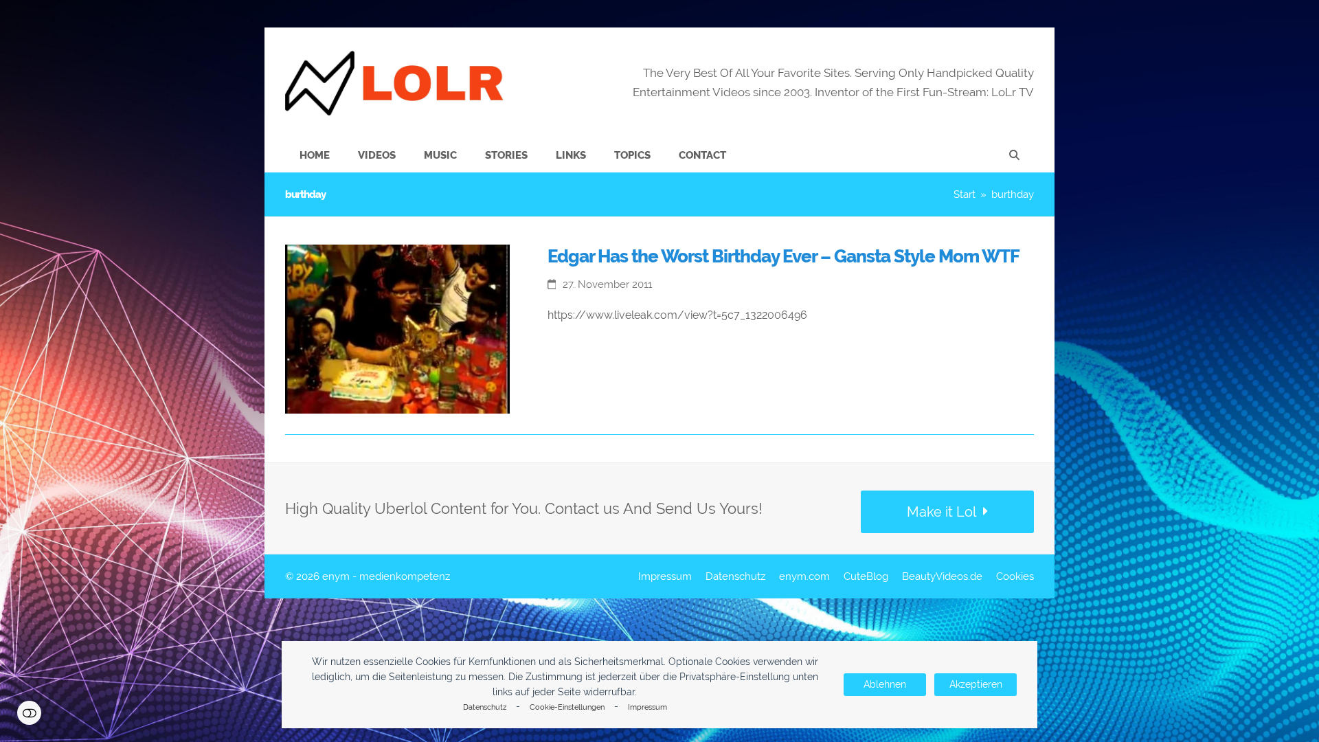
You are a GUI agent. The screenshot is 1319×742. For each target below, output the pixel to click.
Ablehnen (885, 684)
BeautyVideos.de (942, 576)
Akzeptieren (975, 684)
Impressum (647, 707)
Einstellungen (29, 713)
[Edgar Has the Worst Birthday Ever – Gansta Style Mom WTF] (397, 328)
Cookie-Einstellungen (567, 707)
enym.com (804, 576)
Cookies (1015, 576)
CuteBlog (866, 576)
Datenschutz (484, 707)
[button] (1014, 155)
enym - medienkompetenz (386, 576)
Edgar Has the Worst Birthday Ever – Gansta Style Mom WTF (783, 256)
